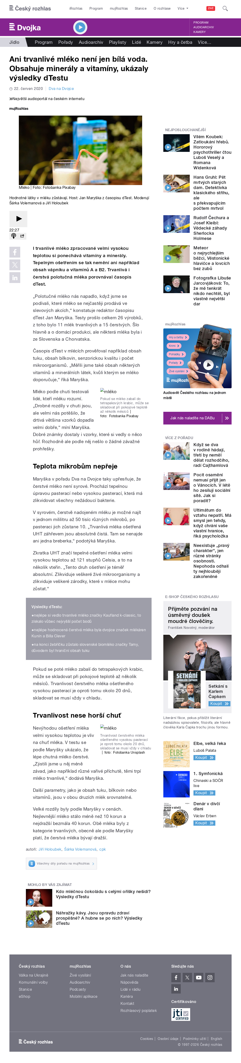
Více (204, 42)
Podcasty (78, 989)
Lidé (136, 42)
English (216, 1039)
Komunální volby (33, 982)
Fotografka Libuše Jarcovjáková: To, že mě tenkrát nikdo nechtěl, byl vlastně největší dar (212, 290)
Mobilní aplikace (84, 996)
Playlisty (117, 42)
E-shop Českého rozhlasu (192, 597)
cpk (102, 849)
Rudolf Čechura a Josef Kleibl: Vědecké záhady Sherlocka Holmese (211, 228)
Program (96, 8)
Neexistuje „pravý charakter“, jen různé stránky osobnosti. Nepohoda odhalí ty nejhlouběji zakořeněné (211, 561)
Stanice (141, 8)
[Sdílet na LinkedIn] (14, 277)
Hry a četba (180, 42)
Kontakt (127, 1003)
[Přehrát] (18, 219)
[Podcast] (13, 236)
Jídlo (14, 42)
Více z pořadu (179, 438)
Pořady (65, 42)
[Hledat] (225, 8)
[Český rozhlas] (30, 8)
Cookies (146, 1039)
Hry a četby (176, 337)
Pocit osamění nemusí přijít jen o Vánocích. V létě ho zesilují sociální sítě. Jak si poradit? (211, 487)
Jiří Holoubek (50, 849)
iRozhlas (76, 8)
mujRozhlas (119, 8)
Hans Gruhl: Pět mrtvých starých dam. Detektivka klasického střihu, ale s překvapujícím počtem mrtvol (211, 193)
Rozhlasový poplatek (138, 1010)
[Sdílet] (22, 236)
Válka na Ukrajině (33, 975)
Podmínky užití (194, 1039)
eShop (24, 996)
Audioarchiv (203, 27)
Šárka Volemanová (80, 849)
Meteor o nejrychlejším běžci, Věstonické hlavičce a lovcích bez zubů (211, 258)
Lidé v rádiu (130, 989)
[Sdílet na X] (14, 264)
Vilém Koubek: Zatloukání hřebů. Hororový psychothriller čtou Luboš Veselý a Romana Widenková (212, 152)
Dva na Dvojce (61, 88)
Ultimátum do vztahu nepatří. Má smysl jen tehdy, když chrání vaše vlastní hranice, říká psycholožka (212, 523)
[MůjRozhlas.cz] (18, 109)
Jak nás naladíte (134, 975)
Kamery (199, 32)
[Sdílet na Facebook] (14, 252)
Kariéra (126, 996)
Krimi (172, 346)
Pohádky (174, 354)
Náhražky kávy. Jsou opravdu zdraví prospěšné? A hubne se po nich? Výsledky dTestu (99, 918)
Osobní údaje (168, 1039)
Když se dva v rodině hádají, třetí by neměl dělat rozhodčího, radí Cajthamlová (211, 455)
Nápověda (129, 982)
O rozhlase (162, 8)
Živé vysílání (177, 371)
